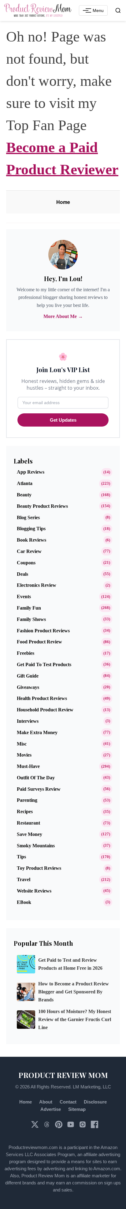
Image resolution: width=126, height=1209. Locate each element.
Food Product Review (39, 641)
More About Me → (63, 316)
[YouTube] (71, 1126)
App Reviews (30, 472)
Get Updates (63, 420)
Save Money (29, 834)
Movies (24, 755)
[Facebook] (94, 1126)
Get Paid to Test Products (44, 664)
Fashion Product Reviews (43, 630)
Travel (23, 879)
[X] (35, 1126)
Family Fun (29, 607)
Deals (22, 574)
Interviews (28, 721)
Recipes (25, 811)
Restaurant (28, 822)
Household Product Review (45, 709)
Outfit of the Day (36, 777)
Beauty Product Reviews (42, 506)
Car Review (29, 551)
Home (63, 201)
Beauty (24, 494)
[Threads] (47, 1126)
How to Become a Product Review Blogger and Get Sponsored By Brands (73, 991)
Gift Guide (28, 675)
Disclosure (95, 1101)
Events (24, 596)
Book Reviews (31, 540)
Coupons (26, 562)
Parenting (27, 800)
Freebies (25, 653)
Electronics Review (36, 585)
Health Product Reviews (42, 698)
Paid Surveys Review (39, 789)
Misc (22, 743)
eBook (24, 902)
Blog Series (28, 517)
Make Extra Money (37, 732)
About (45, 1101)
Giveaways (28, 687)
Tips (21, 856)
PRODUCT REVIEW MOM (63, 1075)
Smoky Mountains (36, 845)
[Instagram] (83, 1126)
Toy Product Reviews (39, 868)
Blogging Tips (31, 528)
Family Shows (31, 619)
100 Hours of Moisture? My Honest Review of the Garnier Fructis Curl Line (74, 1019)
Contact (68, 1101)
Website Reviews (34, 890)
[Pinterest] (59, 1126)
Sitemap (77, 1109)
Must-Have (28, 766)
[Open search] (118, 10)
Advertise (50, 1109)
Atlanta (24, 483)
